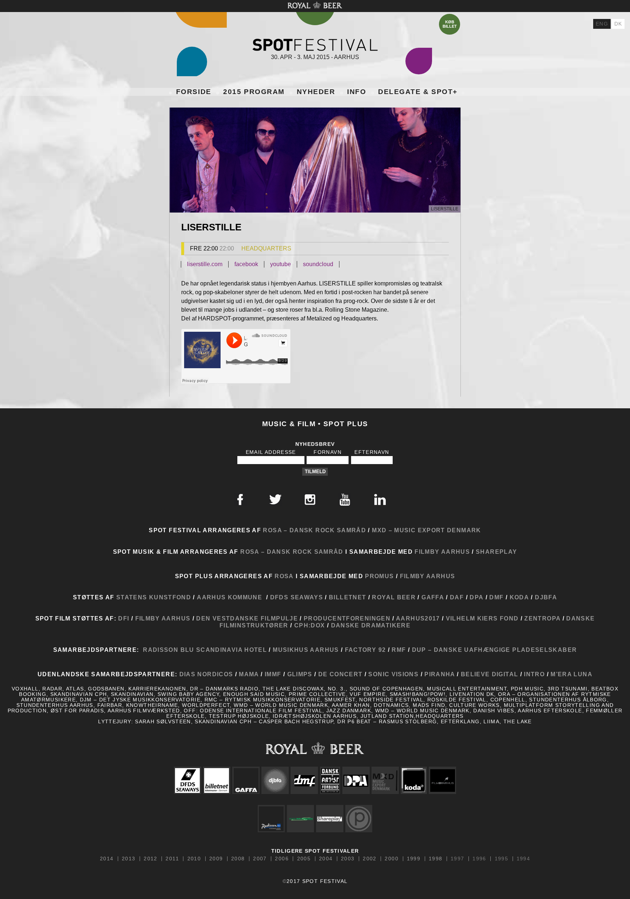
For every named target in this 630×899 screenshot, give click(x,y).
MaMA (250, 674)
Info (356, 92)
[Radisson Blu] (271, 818)
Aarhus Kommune (229, 597)
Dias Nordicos (206, 674)
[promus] (358, 818)
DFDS (279, 597)
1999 (413, 858)
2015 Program (253, 92)
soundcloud (318, 264)
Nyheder (316, 92)
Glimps (299, 674)
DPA (476, 597)
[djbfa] (275, 780)
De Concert (339, 674)
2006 (281, 858)
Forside (193, 92)
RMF (398, 649)
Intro (534, 674)
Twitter (275, 499)
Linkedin (379, 499)
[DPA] (355, 780)
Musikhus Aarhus (306, 649)
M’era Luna (571, 674)
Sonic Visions (393, 674)
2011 (172, 858)
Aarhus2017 (417, 618)
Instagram (309, 499)
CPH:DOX (310, 625)
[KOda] (413, 780)
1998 (435, 858)
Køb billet (450, 24)
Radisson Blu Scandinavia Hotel (205, 649)
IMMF (273, 674)
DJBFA (546, 597)
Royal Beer (394, 597)
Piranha (439, 674)
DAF (457, 597)
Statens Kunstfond (153, 597)
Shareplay (496, 551)
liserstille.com (204, 264)
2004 (325, 858)
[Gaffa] (246, 780)
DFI (123, 618)
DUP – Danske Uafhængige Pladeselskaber (493, 649)
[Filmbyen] (442, 780)
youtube (280, 264)
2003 (347, 858)
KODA (519, 597)
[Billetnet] (216, 780)
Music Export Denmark (437, 530)
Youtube (344, 499)
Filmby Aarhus (442, 551)
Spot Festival (315, 44)
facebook (246, 264)
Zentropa (542, 618)
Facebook (240, 499)
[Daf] (330, 780)
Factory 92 (365, 649)
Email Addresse (271, 452)
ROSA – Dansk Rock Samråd (314, 530)
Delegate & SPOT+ (418, 92)
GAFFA (432, 597)
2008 (238, 858)
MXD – (382, 530)
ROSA (284, 576)
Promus (379, 576)
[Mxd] (385, 780)
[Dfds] (187, 780)
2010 (194, 858)
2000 (391, 858)
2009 (216, 858)
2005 (304, 858)
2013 (128, 858)
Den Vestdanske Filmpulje (247, 618)
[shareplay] (329, 818)
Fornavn (328, 452)
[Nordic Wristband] (300, 818)
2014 (106, 858)
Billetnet (347, 597)
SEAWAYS (307, 597)
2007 (260, 858)
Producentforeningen (347, 618)
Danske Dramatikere (371, 625)
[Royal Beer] (315, 748)
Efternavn (371, 452)
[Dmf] (304, 780)
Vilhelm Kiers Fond (482, 618)
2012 (150, 858)
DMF (496, 597)
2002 (369, 858)
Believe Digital (489, 674)
